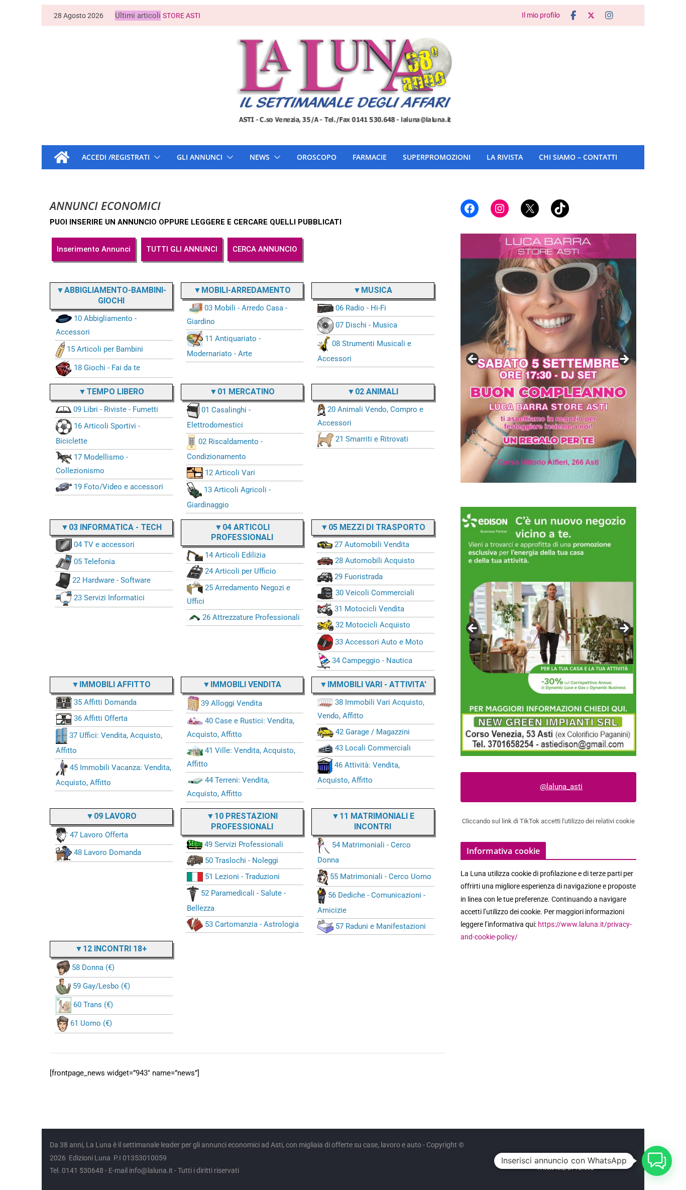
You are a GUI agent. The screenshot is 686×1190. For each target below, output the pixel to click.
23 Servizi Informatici (109, 597)
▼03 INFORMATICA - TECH (111, 527)
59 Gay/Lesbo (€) (101, 986)
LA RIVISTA (505, 157)
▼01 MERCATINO (242, 391)
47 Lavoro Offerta (99, 834)
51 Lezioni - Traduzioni (242, 876)
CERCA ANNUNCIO (265, 249)
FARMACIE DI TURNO (565, 1167)
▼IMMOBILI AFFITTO (111, 684)
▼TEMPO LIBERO (111, 391)
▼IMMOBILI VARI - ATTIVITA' (372, 684)
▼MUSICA (372, 290)
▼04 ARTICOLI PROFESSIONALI (242, 532)
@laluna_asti (561, 786)
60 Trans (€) (93, 1004)
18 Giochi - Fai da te (107, 367)
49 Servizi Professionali (243, 844)
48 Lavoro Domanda (107, 852)
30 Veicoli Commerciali (374, 592)
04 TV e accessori (104, 544)
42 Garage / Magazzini (372, 731)
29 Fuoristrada (358, 576)
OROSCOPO (316, 157)
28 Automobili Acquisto (375, 560)
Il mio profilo (541, 15)
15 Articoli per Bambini (105, 349)
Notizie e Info (602, 1155)
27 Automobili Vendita (371, 544)
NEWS (260, 157)
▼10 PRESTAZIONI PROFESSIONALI (242, 821)
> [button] (623, 359)
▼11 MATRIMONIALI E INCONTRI (372, 821)
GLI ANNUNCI (199, 157)
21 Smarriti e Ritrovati (371, 439)
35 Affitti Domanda (105, 702)
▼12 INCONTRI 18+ (111, 948)
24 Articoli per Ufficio (240, 571)
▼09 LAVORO (111, 816)
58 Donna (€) (93, 967)
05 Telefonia (94, 561)
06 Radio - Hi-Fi (360, 307)
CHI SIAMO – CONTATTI (578, 157)
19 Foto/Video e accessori (118, 486)
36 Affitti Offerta (101, 718)
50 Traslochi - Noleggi (241, 860)
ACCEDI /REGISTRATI (116, 157)
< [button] (473, 359)
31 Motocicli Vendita (369, 608)
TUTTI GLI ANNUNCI (181, 249)
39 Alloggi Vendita (231, 703)
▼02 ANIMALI (372, 391)
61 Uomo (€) (91, 1023)
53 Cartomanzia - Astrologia (252, 924)
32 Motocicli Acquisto (372, 624)
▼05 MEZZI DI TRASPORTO (372, 527)
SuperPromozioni (437, 157)
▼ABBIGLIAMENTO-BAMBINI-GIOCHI (111, 295)
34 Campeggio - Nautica (372, 660)
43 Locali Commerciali (373, 747)
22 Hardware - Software (111, 580)
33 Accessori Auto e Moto (379, 641)
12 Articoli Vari (230, 472)
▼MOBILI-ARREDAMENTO (242, 290)
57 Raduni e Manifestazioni (380, 926)
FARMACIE (370, 157)
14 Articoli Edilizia (235, 555)
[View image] (548, 631)
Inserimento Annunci (94, 249)
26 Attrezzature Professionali (251, 617)
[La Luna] (62, 157)
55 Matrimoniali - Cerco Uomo (380, 876)
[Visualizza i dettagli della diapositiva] (548, 358)
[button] (155, 157)
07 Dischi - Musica (366, 325)
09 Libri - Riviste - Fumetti (115, 409)
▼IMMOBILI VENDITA (241, 684)
